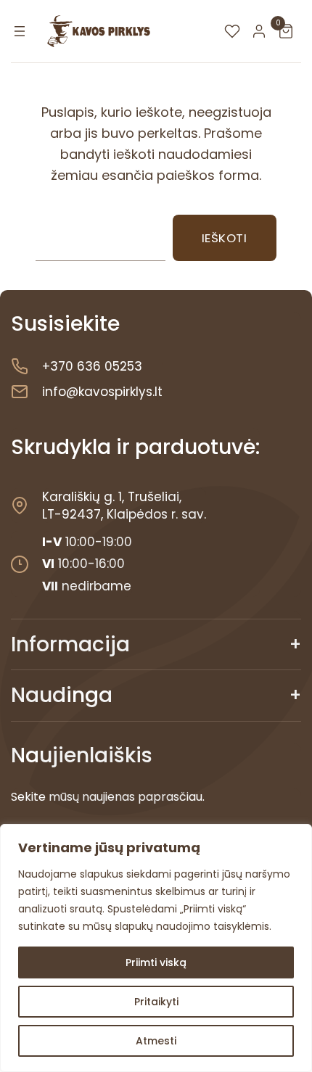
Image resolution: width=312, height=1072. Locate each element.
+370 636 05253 (92, 366)
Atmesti (156, 1041)
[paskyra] (262, 31)
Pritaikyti (156, 1001)
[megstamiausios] (235, 31)
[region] (156, 948)
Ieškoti (224, 238)
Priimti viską (156, 962)
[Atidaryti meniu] (19, 31)
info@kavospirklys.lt (102, 391)
